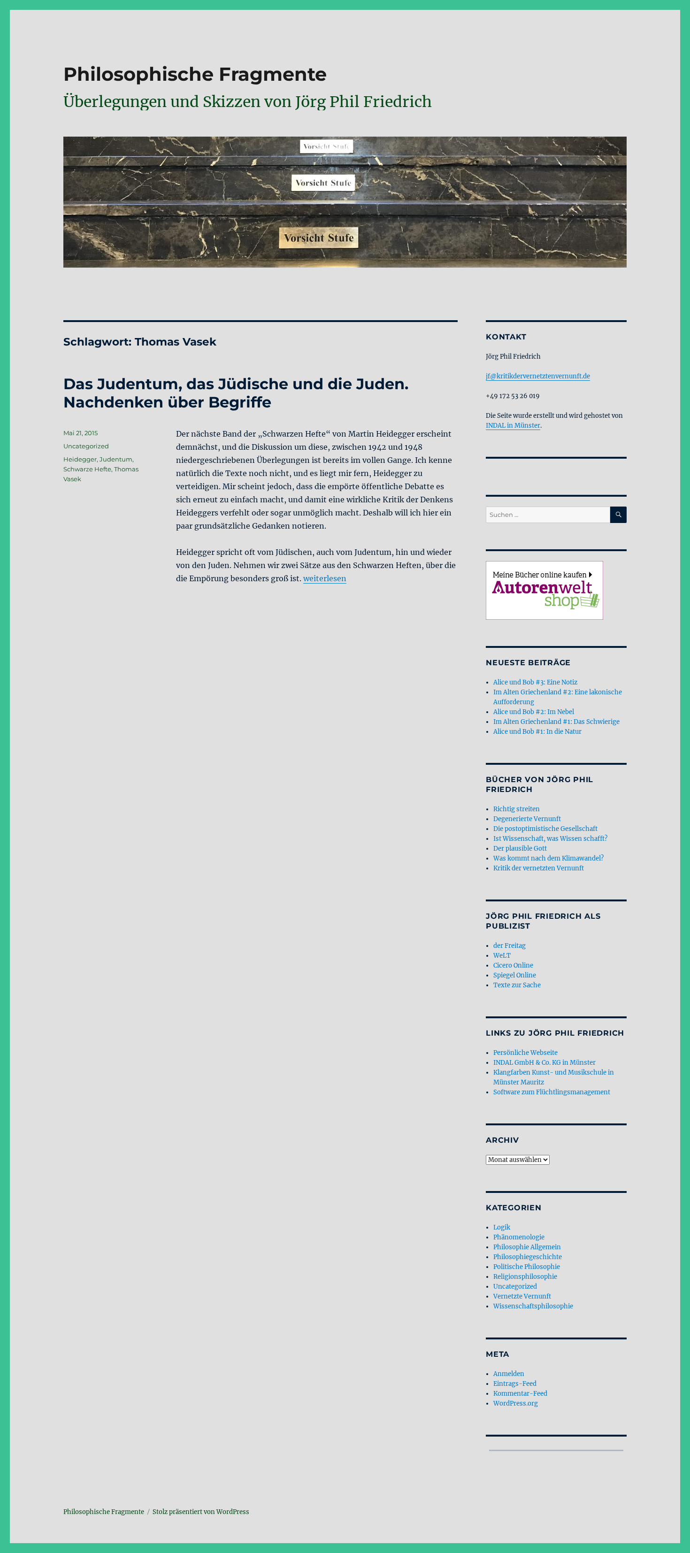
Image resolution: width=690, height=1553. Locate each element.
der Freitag (509, 946)
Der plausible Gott (520, 849)
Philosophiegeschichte (527, 1257)
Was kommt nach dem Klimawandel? (548, 858)
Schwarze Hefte (87, 469)
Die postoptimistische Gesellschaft (545, 829)
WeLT (502, 956)
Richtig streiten (516, 809)
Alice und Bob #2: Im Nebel (533, 712)
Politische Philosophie (526, 1267)
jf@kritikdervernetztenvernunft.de (538, 376)
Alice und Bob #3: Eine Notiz (535, 682)
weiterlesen (324, 578)
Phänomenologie (518, 1237)
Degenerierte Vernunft (527, 819)
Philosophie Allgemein (527, 1247)
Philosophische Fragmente (195, 73)
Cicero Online (513, 965)
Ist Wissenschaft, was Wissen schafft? (550, 839)
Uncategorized (86, 446)
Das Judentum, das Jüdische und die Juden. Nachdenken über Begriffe (235, 393)
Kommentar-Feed (520, 1394)
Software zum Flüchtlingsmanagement (551, 1092)
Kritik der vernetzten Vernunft (538, 868)
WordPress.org (515, 1403)
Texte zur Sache (517, 985)
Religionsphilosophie (525, 1277)
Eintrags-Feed (515, 1384)
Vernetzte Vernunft (522, 1296)
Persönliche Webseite (525, 1053)
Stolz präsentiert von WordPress (201, 1512)
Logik (501, 1227)
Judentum (116, 459)
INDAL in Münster (513, 426)
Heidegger (80, 459)
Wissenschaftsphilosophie (533, 1306)
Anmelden (508, 1374)
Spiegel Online (514, 975)
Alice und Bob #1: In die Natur (537, 732)
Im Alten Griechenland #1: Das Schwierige (556, 722)
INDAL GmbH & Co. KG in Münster (544, 1063)
